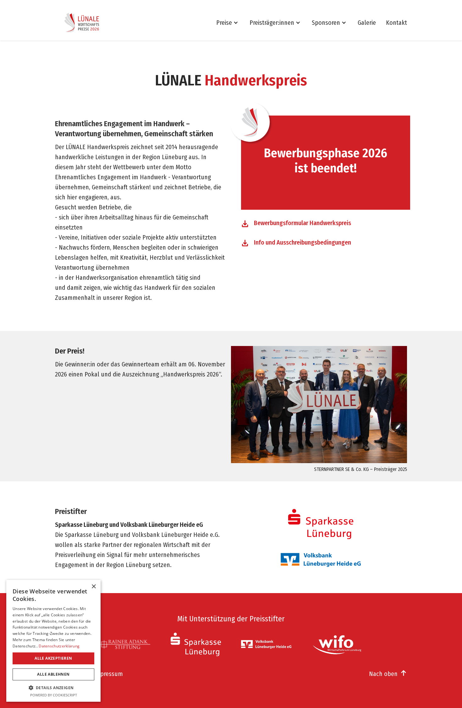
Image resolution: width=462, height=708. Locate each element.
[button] (230, 23)
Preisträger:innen (272, 22)
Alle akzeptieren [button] (53, 658)
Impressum (108, 674)
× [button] (93, 586)
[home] (83, 22)
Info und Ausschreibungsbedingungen (302, 242)
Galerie (367, 22)
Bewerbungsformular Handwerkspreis (302, 223)
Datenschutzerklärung (59, 646)
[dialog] (53, 641)
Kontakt (396, 22)
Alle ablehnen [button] (53, 674)
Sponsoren (326, 22)
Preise (224, 22)
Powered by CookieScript (53, 695)
